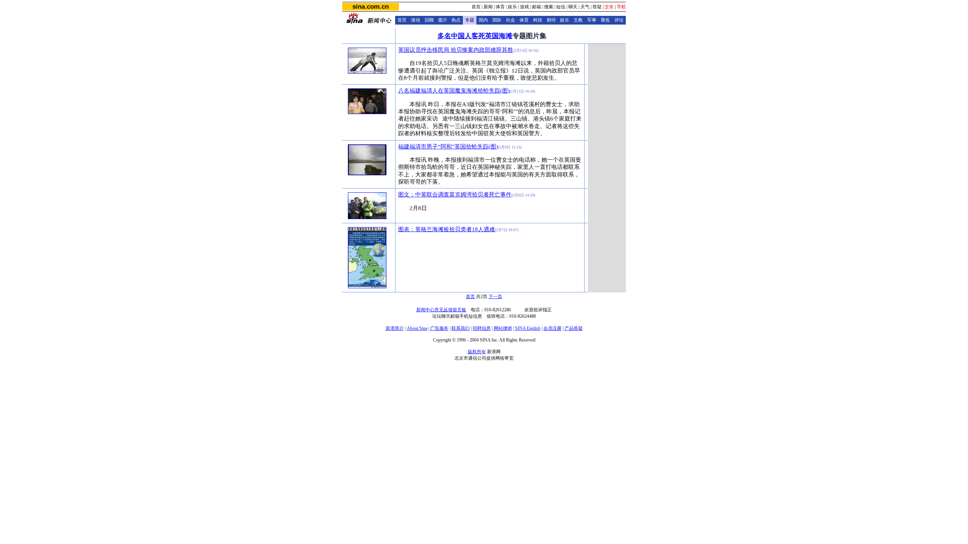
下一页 (495, 296)
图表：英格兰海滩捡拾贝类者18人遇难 (446, 229)
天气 (584, 6)
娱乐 (512, 6)
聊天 (572, 6)
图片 (442, 20)
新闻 (488, 6)
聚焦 (605, 20)
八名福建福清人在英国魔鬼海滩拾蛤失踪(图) (454, 91)
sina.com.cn (370, 6)
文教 (578, 20)
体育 (500, 6)
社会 (510, 20)
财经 (551, 20)
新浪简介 (395, 328)
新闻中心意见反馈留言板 (441, 309)
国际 (496, 20)
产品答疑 (574, 328)
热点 (456, 20)
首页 (476, 6)
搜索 (548, 6)
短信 (560, 6)
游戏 (524, 6)
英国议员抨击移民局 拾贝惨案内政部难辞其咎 (455, 50)
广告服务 (439, 328)
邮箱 (536, 6)
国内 (483, 20)
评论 (619, 20)
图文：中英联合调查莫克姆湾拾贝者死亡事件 (455, 195)
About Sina (417, 328)
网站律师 (503, 328)
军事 (591, 20)
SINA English (527, 328)
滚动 (415, 20)
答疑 (597, 6)
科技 (537, 20)
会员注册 (552, 328)
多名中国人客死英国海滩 (474, 36)
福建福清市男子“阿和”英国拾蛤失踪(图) (448, 147)
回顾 (429, 20)
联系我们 (460, 328)
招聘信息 (482, 328)
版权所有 (477, 351)
